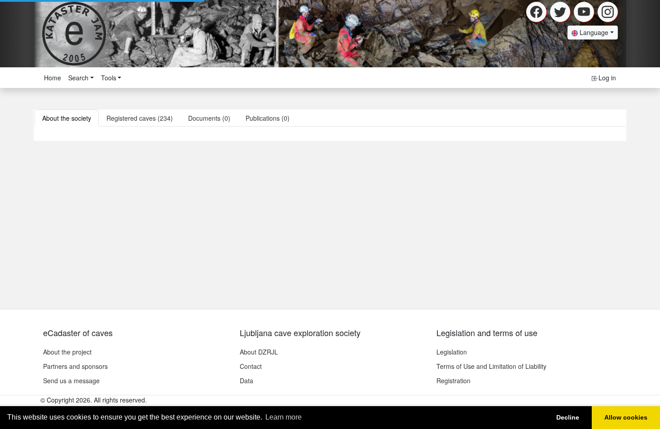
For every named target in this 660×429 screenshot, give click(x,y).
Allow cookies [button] (625, 417)
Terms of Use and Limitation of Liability (491, 366)
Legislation (451, 351)
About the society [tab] (66, 118)
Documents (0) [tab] (209, 118)
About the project (67, 351)
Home (52, 77)
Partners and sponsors (75, 366)
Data (246, 380)
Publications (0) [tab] (268, 118)
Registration (453, 380)
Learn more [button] (283, 417)
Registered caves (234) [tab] (139, 118)
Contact (251, 366)
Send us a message (71, 380)
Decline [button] (567, 417)
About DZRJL (259, 351)
